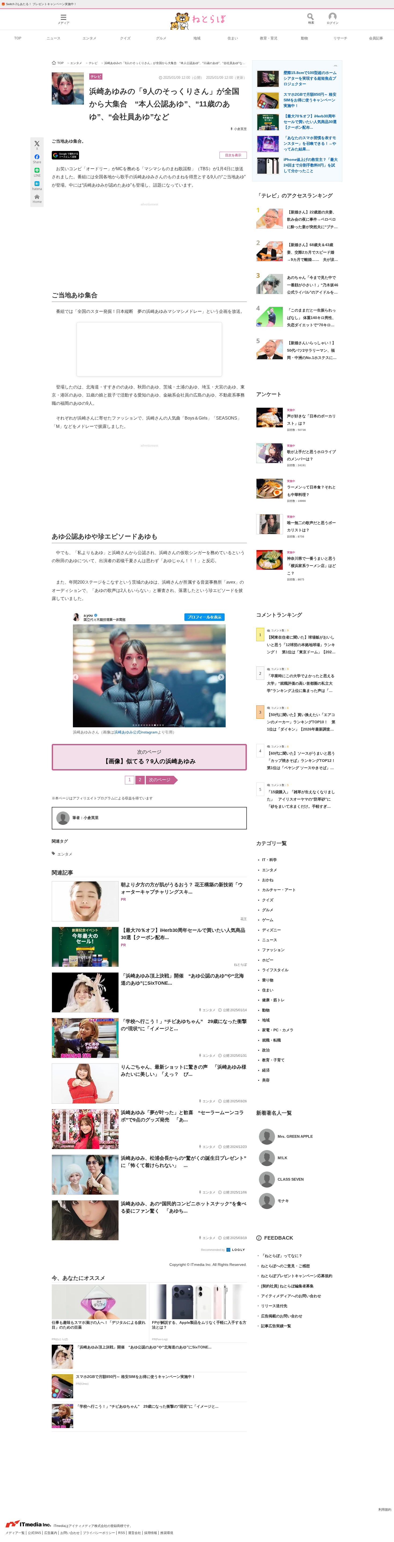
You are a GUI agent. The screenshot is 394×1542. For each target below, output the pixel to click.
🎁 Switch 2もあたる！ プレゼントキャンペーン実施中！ (39, 4)
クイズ (125, 38)
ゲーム (267, 920)
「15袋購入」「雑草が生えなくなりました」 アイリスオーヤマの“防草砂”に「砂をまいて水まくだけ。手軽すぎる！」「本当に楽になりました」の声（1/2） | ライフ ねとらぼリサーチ (301, 806)
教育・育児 (268, 38)
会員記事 (376, 38)
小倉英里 (240, 129)
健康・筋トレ (273, 1000)
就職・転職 (271, 1040)
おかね (267, 880)
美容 (266, 1080)
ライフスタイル (275, 970)
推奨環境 (166, 1533)
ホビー (267, 960)
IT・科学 (269, 860)
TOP (17, 38)
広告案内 (51, 1533)
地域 (197, 38)
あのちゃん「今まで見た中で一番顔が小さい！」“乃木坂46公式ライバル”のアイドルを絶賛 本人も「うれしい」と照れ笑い (312, 292)
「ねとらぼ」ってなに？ (279, 1256)
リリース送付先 (271, 1306)
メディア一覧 (15, 1533)
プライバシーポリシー (99, 1533)
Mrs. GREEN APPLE (295, 1136)
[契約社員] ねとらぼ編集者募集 (285, 1286)
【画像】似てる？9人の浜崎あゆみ (149, 761)
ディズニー (271, 930)
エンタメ (89, 38)
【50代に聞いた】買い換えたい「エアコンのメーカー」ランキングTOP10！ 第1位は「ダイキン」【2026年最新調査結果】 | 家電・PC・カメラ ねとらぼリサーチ (301, 729)
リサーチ (340, 38)
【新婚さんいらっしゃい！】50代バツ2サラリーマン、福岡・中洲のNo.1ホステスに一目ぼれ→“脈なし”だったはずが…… (312, 357)
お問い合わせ (70, 1533)
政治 (266, 1050)
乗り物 (267, 980)
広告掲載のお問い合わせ (279, 1316)
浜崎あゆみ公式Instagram (136, 732)
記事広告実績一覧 (273, 1326)
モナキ (283, 1201)
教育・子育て (273, 1060)
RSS (122, 1533)
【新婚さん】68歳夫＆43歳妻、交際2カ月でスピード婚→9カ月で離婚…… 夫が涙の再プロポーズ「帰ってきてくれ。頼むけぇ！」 (312, 259)
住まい (233, 38)
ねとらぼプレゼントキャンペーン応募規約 (294, 1276)
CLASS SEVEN (291, 1179)
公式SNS (35, 1533)
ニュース (54, 38)
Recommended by (213, 1249)
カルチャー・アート (279, 890)
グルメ (161, 38)
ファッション (273, 950)
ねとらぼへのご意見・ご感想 (283, 1266)
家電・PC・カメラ (277, 1030)
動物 (304, 38)
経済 (266, 1070)
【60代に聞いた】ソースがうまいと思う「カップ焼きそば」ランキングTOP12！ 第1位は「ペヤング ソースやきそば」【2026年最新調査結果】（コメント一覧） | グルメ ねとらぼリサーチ (303, 768)
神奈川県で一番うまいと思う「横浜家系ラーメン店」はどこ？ (311, 565)
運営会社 (135, 1533)
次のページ (159, 779)
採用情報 (151, 1533)
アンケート (269, 394)
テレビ (96, 77)
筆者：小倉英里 (85, 818)
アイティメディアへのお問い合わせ (288, 1296)
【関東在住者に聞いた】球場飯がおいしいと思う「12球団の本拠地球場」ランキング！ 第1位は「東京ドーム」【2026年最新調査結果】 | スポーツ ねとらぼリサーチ (301, 652)
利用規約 (384, 1509)
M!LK (282, 1158)
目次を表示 (233, 155)
